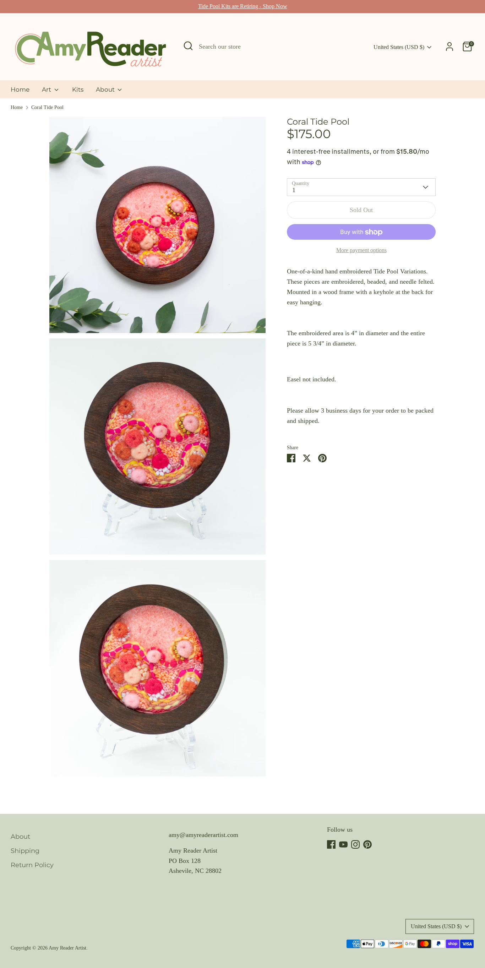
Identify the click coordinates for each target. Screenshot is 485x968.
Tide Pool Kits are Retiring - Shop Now (242, 6)
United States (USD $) (399, 47)
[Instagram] (355, 844)
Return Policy (32, 865)
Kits (77, 89)
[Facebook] (331, 844)
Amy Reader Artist (67, 948)
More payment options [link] (361, 251)
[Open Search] (188, 46)
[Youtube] (343, 844)
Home (20, 89)
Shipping (25, 851)
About (106, 89)
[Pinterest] (367, 844)
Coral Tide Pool (47, 107)
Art (47, 89)
